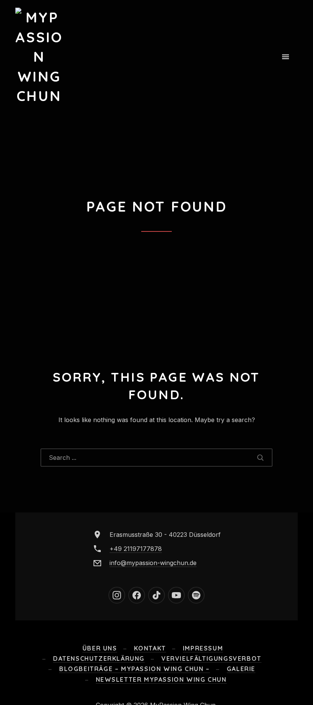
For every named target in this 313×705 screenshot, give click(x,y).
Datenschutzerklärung (99, 658)
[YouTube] (176, 595)
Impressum (203, 648)
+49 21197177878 (136, 548)
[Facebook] (136, 595)
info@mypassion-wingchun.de (153, 563)
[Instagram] (116, 595)
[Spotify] (196, 595)
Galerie (241, 669)
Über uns (99, 648)
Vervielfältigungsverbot (211, 658)
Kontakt (150, 648)
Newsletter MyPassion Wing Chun (161, 679)
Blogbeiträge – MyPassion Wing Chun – (134, 669)
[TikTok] (156, 595)
